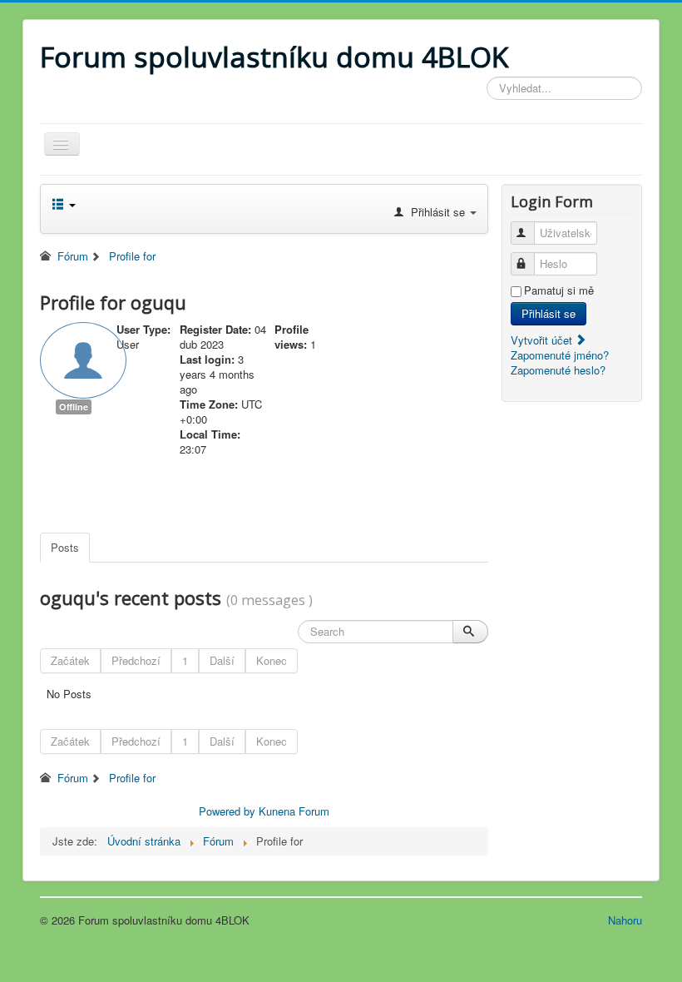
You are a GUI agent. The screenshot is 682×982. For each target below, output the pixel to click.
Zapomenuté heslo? (558, 370)
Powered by (227, 811)
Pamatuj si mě (559, 290)
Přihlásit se (548, 313)
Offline (73, 406)
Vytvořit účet (543, 340)
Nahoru (625, 920)
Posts (65, 547)
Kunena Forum (294, 811)
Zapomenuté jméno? (560, 355)
